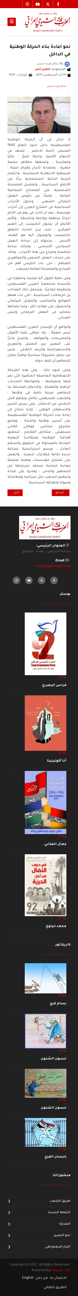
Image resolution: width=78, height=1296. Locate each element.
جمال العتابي (55, 844)
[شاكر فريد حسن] (67, 64)
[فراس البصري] (45, 644)
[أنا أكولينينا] (45, 723)
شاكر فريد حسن (56, 86)
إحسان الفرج (55, 1157)
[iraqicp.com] (43, 22)
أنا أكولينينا (56, 761)
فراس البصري (54, 685)
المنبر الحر (42, 69)
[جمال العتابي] (45, 803)
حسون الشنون (53, 1059)
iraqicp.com (61, 1270)
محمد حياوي (56, 926)
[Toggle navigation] (11, 22)
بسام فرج (58, 1003)
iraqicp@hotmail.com (54, 566)
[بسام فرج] (45, 978)
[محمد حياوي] (45, 885)
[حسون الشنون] (45, 1031)
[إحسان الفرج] (45, 1132)
